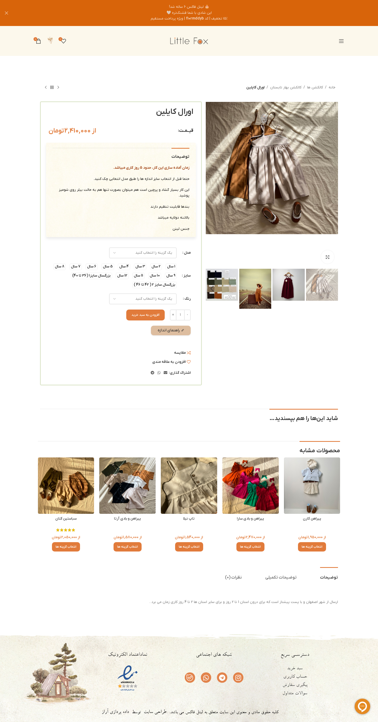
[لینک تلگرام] (152, 373)
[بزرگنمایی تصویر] (327, 256)
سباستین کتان (66, 518)
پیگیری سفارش (295, 685)
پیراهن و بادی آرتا (127, 518)
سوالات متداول (294, 693)
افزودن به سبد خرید (145, 315)
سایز (187, 275)
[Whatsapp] (206, 677)
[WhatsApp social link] (159, 373)
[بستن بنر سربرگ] (6, 13)
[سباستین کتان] (66, 485)
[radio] (171, 267)
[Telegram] (222, 677)
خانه (332, 87)
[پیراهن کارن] (312, 485)
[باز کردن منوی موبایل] (341, 41)
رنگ (187, 298)
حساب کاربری (295, 677)
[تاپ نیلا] (189, 485)
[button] (331, 288)
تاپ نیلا (189, 518)
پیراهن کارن (312, 518)
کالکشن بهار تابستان (285, 87)
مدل (187, 252)
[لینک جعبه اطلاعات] (50, 40)
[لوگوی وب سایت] (189, 40)
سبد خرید (295, 668)
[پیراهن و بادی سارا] (250, 485)
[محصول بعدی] (46, 87)
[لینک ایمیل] (165, 373)
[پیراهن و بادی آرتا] (127, 485)
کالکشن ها (315, 87)
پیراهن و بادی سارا (250, 518)
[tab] (329, 575)
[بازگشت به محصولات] (52, 87)
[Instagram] (238, 677)
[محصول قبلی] (58, 87)
